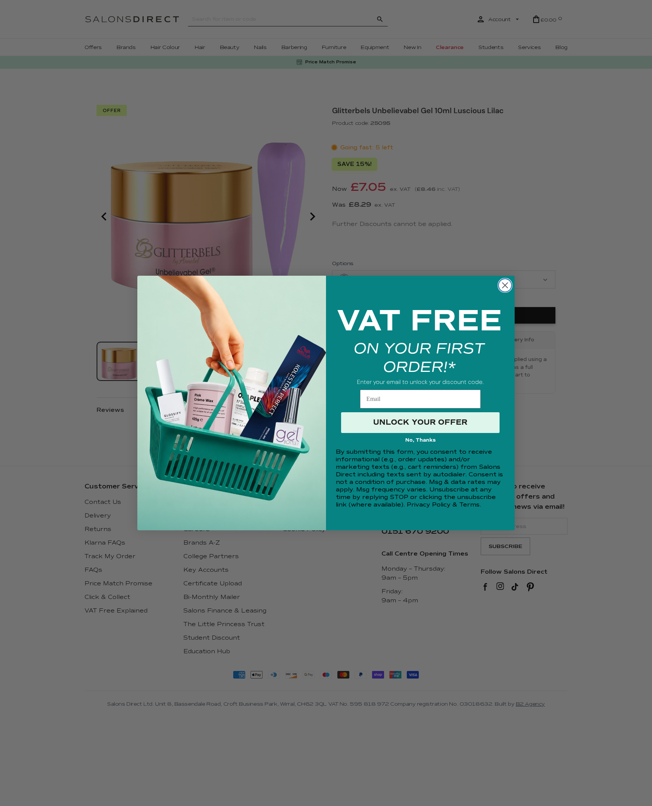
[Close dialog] (505, 285)
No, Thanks (420, 440)
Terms (469, 504)
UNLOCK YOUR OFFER (420, 422)
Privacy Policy (429, 504)
